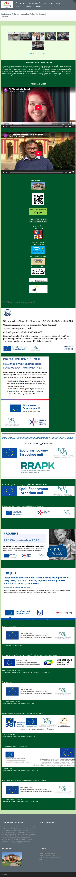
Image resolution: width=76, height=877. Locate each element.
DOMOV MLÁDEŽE (35, 3)
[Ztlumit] (70, 126)
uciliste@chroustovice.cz (52, 857)
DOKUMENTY (20, 6)
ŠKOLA (18, 3)
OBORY (25, 3)
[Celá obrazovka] (73, 126)
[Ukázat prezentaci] (38, 53)
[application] (38, 107)
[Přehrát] (4, 126)
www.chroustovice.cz (51, 860)
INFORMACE (59, 3)
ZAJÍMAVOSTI (39, 6)
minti (8, 874)
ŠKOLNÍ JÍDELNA (48, 3)
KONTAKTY (29, 6)
